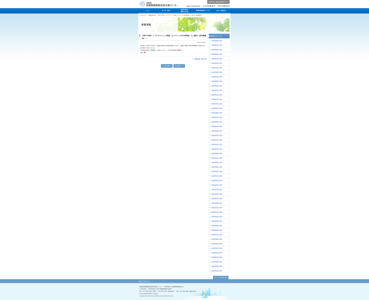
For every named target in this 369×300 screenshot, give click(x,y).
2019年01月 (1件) (217, 257)
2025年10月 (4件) (217, 72)
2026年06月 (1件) (217, 49)
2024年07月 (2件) (217, 117)
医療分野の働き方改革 (184, 10)
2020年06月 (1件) (217, 225)
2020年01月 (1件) (217, 230)
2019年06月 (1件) (217, 239)
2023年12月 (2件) (217, 140)
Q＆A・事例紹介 (221, 10)
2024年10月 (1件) (217, 103)
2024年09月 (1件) (217, 108)
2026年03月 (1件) (217, 54)
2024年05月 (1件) (217, 121)
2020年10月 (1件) (217, 216)
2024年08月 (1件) (217, 112)
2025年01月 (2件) (217, 90)
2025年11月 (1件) (217, 67)
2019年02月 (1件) (217, 252)
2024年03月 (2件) (217, 126)
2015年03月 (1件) (217, 266)
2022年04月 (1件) (217, 203)
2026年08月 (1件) (217, 40)
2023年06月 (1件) (217, 162)
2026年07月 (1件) (217, 45)
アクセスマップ (145, 281)
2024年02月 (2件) (217, 131)
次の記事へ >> (179, 66)
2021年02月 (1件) (217, 207)
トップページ (142, 15)
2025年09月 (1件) (217, 76)
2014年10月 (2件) (217, 270)
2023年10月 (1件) (217, 149)
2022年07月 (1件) (217, 198)
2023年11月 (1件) (217, 144)
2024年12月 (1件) (217, 94)
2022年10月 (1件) (217, 189)
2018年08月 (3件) (217, 261)
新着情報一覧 (152, 15)
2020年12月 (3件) (217, 212)
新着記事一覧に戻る (200, 59)
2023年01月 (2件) (217, 180)
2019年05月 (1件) (217, 243)
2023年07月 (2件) (217, 158)
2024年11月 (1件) (217, 99)
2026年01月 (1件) (217, 58)
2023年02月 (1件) (217, 176)
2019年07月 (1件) (217, 234)
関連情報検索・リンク (203, 10)
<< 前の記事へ (166, 66)
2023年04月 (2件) (217, 171)
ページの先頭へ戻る (221, 277)
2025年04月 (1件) (217, 85)
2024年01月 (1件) (217, 135)
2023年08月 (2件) (217, 153)
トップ (147, 10)
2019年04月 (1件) (217, 248)
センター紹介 (166, 10)
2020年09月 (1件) (217, 221)
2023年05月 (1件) (217, 167)
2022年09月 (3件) (217, 194)
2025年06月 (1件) (217, 81)
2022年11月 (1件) (217, 185)
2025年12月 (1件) (217, 63)
